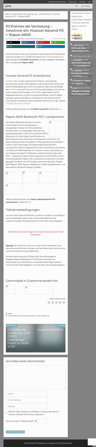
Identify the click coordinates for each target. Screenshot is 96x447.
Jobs (89, 2)
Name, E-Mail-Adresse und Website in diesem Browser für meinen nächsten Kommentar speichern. (33, 413)
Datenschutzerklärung (57, 2)
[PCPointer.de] (8, 6)
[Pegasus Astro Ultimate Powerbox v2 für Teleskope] (81, 76)
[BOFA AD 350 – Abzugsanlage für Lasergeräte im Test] (81, 51)
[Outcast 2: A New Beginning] (81, 84)
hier (60, 109)
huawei (24, 316)
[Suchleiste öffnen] (77, 6)
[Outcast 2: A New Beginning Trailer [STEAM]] (81, 94)
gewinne (17, 316)
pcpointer (31, 316)
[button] (13, 42)
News (8, 14)
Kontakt (82, 2)
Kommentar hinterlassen (35, 39)
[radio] (48, 303)
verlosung (45, 316)
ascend (11, 316)
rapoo (38, 316)
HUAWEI (50, 57)
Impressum (72, 2)
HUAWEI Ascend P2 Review (18, 103)
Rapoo (61, 57)
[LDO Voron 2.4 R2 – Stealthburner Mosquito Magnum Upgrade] (81, 66)
